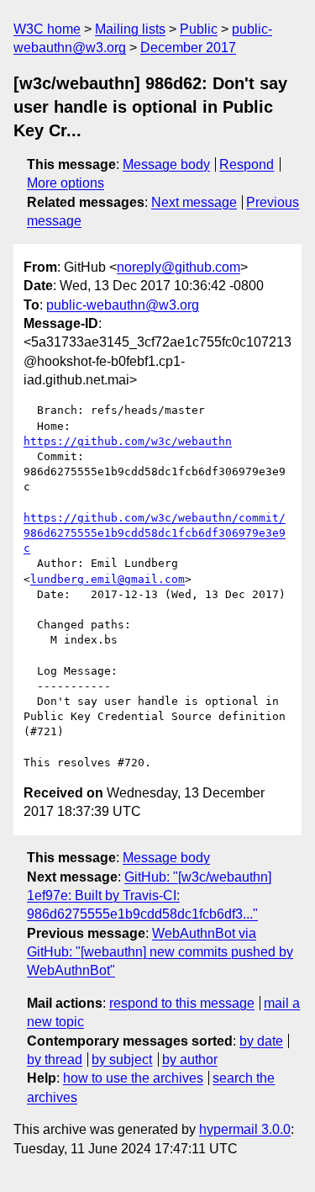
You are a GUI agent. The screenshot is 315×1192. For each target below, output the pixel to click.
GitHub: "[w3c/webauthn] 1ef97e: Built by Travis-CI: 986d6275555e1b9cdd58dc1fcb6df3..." (149, 896)
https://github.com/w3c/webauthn (128, 441)
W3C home (47, 29)
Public (199, 29)
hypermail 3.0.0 (245, 1129)
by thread (54, 1059)
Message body (166, 164)
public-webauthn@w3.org (122, 305)
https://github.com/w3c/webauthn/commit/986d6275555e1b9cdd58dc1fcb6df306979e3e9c (155, 532)
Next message (194, 202)
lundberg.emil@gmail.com (107, 579)
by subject (122, 1059)
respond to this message (182, 1003)
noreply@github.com (178, 267)
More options (65, 183)
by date (261, 1041)
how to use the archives (133, 1078)
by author (190, 1059)
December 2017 (188, 47)
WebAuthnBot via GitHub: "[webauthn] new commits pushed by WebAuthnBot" (160, 952)
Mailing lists (130, 29)
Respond (246, 164)
